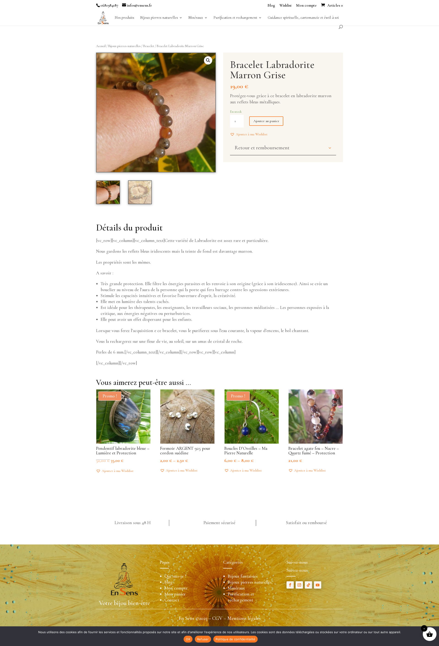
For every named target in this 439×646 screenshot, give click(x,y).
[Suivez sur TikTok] (308, 585)
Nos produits (124, 18)
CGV (217, 618)
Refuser (203, 639)
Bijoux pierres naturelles (159, 18)
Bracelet (148, 46)
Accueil (101, 46)
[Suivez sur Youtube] (317, 585)
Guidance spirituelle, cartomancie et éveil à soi (303, 18)
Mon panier (175, 594)
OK (188, 639)
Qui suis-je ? (175, 576)
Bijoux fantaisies (243, 576)
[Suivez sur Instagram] (299, 585)
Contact (171, 600)
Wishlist (285, 5)
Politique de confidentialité (235, 639)
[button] (249, 134)
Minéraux (195, 18)
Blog (271, 5)
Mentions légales (244, 618)
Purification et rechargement (235, 18)
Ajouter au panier (266, 121)
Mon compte (306, 5)
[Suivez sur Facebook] (290, 585)
